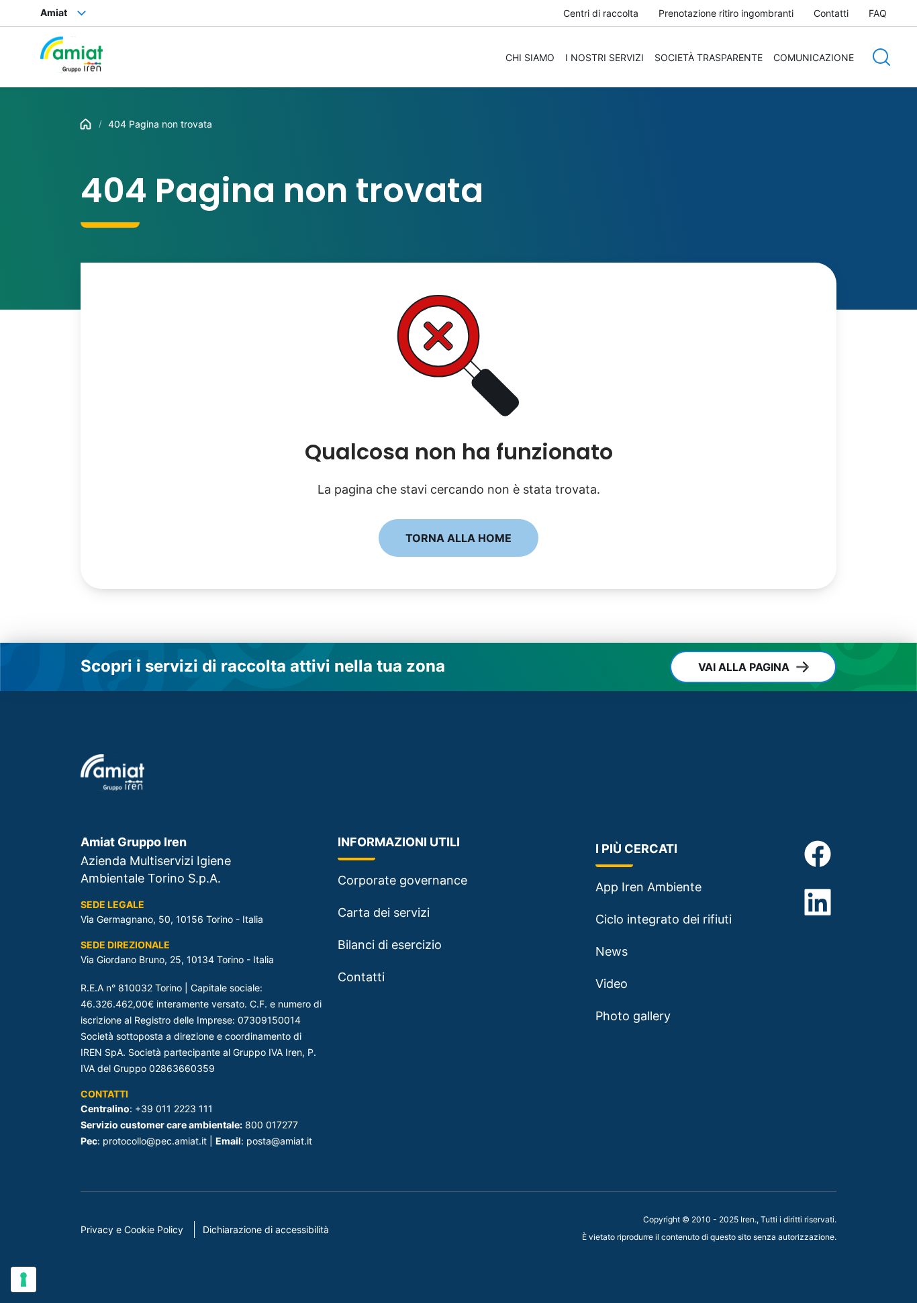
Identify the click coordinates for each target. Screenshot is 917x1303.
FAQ (878, 13)
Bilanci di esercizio (390, 945)
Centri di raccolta (600, 13)
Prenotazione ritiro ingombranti (726, 13)
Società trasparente (709, 57)
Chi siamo (529, 57)
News (611, 951)
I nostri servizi (604, 57)
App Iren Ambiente (648, 887)
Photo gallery (633, 1016)
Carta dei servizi (384, 912)
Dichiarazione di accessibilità (266, 1229)
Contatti (831, 13)
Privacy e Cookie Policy (132, 1229)
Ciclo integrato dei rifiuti (663, 919)
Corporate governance (402, 880)
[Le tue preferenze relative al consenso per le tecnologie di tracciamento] (23, 1279)
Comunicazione (813, 57)
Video (611, 984)
